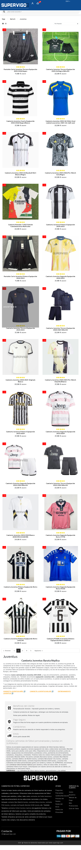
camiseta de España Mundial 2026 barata (25, 805)
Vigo (3, 19)
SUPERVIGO (10, 770)
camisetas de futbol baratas (40, 796)
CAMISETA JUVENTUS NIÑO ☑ (14, 691)
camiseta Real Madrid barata (18, 802)
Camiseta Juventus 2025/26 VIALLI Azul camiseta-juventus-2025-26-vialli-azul (60, 122)
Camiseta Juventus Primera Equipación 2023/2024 (20, 432)
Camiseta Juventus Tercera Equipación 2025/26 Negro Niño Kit (60, 70)
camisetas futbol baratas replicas (20, 808)
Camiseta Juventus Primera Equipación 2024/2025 (60, 225)
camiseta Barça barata (37, 802)
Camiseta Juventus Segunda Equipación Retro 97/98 (60, 536)
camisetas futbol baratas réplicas (21, 764)
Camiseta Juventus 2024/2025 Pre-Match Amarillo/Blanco (60, 381)
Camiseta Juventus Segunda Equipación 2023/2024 (60, 432)
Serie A (12, 19)
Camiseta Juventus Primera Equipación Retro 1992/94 (20, 639)
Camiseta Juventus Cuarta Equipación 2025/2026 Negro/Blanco (20, 122)
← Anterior (7, 650)
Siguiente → (39, 650)
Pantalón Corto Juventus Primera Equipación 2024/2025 (20, 277)
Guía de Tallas (74, 808)
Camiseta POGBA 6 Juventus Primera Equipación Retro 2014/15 (60, 639)
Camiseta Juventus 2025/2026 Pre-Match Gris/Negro (60, 173)
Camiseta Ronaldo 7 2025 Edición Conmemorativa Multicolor (20, 225)
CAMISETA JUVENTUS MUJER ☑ (41, 691)
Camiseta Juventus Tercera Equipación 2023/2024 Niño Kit (60, 484)
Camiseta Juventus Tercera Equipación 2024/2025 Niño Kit (60, 329)
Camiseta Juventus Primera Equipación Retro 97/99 (20, 588)
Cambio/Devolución (62, 796)
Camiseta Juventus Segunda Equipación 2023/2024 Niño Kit (20, 484)
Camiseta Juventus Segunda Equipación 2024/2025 (60, 277)
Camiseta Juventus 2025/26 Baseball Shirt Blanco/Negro (20, 173)
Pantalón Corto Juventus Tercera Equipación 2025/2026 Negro (20, 70)
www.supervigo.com (56, 843)
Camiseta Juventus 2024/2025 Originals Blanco (20, 381)
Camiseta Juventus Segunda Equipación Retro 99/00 (60, 588)
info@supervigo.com (8, 834)
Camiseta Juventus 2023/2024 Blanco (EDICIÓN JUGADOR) (20, 536)
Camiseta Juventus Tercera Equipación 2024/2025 (20, 329)
